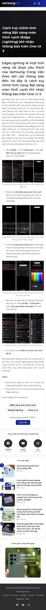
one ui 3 (33, 410)
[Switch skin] (35, 4)
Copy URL (23, 422)
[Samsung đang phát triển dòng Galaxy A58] (8, 471)
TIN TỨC (32, 595)
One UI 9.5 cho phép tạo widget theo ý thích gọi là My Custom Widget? (29, 497)
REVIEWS (20, 599)
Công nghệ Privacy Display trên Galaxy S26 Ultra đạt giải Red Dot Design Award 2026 (29, 482)
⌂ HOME (5, 595)
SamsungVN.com (23, 591)
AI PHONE (40, 595)
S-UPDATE (23, 595)
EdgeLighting (16, 410)
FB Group (14, 595)
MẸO (27, 599)
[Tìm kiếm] (39, 4)
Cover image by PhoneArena (15, 397)
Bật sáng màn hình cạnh (23, 405)
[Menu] (43, 4)
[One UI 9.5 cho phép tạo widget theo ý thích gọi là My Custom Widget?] (8, 500)
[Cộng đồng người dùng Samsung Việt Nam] (11, 3)
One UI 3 (33, 144)
